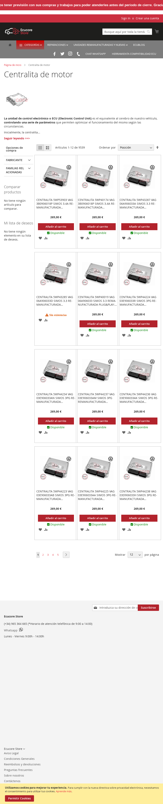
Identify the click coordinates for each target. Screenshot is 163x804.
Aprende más (64, 791)
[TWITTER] (62, 54)
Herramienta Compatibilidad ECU (134, 54)
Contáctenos (12, 781)
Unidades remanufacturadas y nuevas (100, 45)
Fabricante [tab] (14, 160)
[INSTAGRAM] (70, 54)
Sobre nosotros (14, 775)
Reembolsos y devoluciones (22, 764)
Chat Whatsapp (95, 54)
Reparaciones (56, 45)
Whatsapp (10, 630)
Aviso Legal (11, 753)
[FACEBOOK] (54, 54)
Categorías (32, 45)
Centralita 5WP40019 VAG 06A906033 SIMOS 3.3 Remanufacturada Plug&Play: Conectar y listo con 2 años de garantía (97, 304)
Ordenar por (107, 147)
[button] (40, 238)
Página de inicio (13, 65)
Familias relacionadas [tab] (15, 170)
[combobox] (127, 31)
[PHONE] (78, 54)
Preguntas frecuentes (18, 770)
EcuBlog (139, 45)
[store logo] (18, 31)
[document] (82, 794)
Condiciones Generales (19, 759)
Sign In (125, 18)
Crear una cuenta (147, 18)
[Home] (10, 45)
